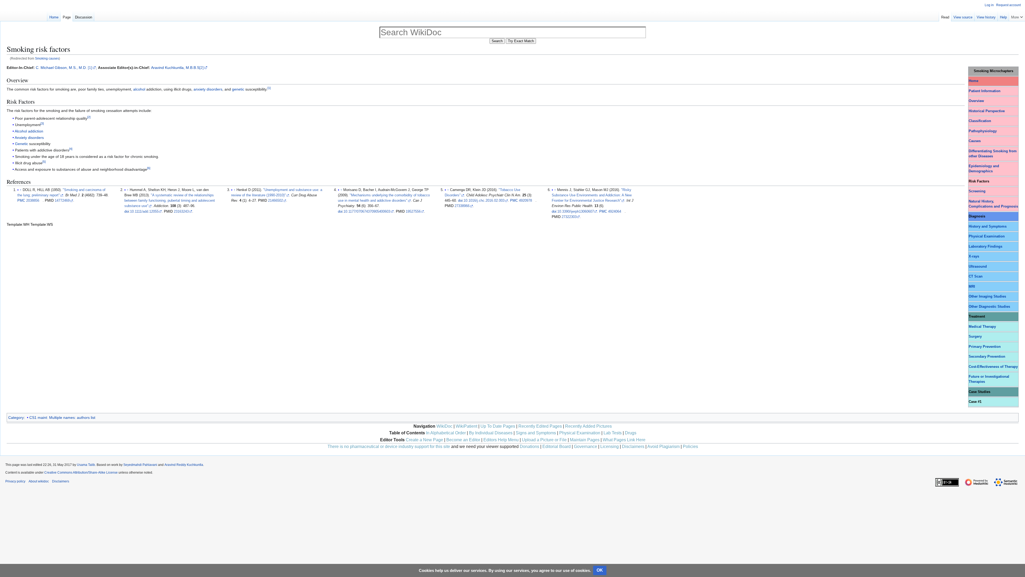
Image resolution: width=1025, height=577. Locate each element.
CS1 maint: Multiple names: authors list (62, 417)
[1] (90, 67)
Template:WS (41, 224)
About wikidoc (39, 481)
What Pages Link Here (624, 440)
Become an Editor (463, 440)
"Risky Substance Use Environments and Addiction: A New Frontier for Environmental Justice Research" (592, 195)
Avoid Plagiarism (663, 446)
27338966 (462, 206)
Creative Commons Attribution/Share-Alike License (81, 472)
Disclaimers (633, 446)
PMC (21, 200)
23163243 (181, 211)
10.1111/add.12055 (144, 211)
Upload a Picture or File (544, 440)
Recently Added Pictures (588, 426)
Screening (977, 191)
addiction (35, 131)
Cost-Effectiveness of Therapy (993, 367)
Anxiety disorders (29, 137)
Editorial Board (556, 446)
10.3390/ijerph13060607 (575, 211)
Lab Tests (613, 433)
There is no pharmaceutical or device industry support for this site (389, 446)
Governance (585, 446)
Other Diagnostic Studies (989, 307)
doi (126, 211)
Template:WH (18, 224)
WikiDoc (444, 426)
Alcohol (21, 131)
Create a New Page (424, 440)
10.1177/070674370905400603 (367, 211)
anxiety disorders (208, 89)
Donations (529, 446)
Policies (690, 446)
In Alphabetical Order (446, 433)
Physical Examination (987, 236)
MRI (972, 286)
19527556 (413, 211)
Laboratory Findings (985, 246)
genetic (238, 89)
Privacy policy (15, 481)
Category (16, 417)
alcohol (139, 89)
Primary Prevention (985, 347)
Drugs (630, 433)
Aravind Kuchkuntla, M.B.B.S (175, 67)
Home (973, 81)
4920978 (525, 200)
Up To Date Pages (497, 426)
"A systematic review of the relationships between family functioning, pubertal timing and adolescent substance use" (169, 200)
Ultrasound (978, 266)
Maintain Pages (585, 440)
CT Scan (976, 276)
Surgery (975, 336)
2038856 (32, 200)
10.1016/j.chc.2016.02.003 (484, 200)
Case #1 (975, 402)
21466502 (275, 200)
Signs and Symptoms (536, 433)
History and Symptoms (988, 226)
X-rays (974, 256)
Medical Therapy (982, 327)
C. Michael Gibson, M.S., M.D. (61, 67)
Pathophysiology (983, 131)
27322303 (569, 217)
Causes (975, 141)
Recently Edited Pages (540, 426)
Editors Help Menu (501, 440)
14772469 (62, 200)
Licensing (609, 446)
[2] (201, 67)
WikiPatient (466, 426)
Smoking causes (47, 58)
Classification (980, 121)
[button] (1017, 16)
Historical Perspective (987, 111)
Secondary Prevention (987, 356)
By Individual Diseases (490, 433)
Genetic (21, 144)
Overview (976, 101)
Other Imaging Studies (987, 296)
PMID (49, 200)
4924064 (614, 211)
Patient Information (984, 91)
